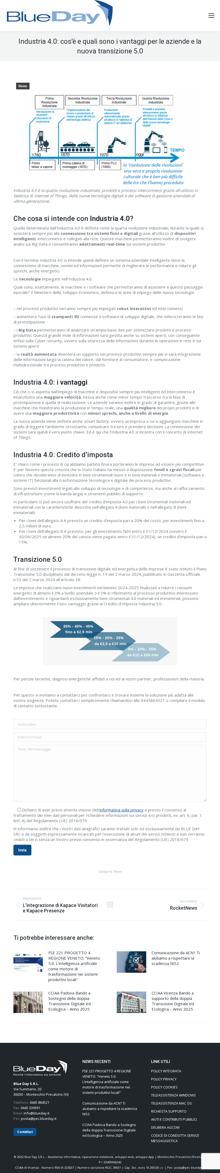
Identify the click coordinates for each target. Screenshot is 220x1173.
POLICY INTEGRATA (166, 1071)
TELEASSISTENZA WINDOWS (173, 1095)
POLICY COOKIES (164, 1087)
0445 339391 (30, 1107)
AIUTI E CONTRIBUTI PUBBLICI (174, 1119)
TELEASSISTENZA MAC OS (171, 1103)
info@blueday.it (36, 1113)
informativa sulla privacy (122, 810)
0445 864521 (39, 1102)
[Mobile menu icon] (211, 15)
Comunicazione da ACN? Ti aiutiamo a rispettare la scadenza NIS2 (176, 958)
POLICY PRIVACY (164, 1079)
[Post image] (28, 962)
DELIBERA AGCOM (165, 1127)
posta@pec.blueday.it (38, 1118)
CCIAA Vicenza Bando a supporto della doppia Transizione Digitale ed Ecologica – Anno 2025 (173, 1001)
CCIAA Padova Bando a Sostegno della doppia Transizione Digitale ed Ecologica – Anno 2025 (69, 1001)
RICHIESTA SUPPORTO (168, 1111)
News (23, 86)
